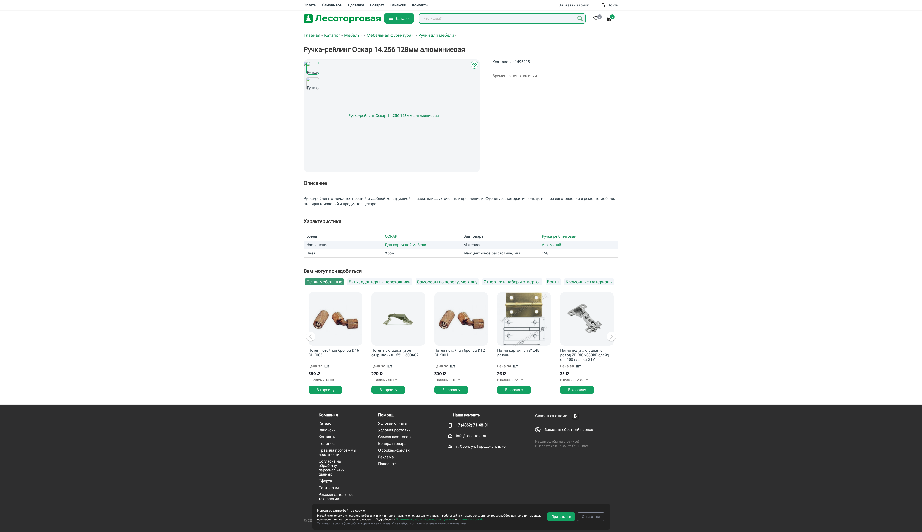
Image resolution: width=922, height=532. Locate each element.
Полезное (387, 463)
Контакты (327, 437)
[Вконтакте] (575, 416)
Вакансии (327, 430)
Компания (328, 414)
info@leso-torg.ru (471, 436)
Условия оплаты (392, 423)
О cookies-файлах (394, 450)
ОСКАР (391, 236)
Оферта (325, 481)
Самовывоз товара (395, 437)
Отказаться (591, 517)
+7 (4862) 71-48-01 (472, 425)
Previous (310, 337)
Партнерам (329, 487)
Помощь (386, 414)
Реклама (386, 457)
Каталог (326, 423)
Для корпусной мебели (405, 244)
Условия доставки (394, 430)
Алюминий (551, 244)
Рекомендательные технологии (336, 496)
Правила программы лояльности (337, 452)
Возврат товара (392, 443)
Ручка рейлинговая (559, 236)
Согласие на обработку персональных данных (331, 468)
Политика (327, 443)
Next (611, 337)
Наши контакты (466, 415)
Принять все (561, 517)
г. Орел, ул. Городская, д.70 (481, 446)
